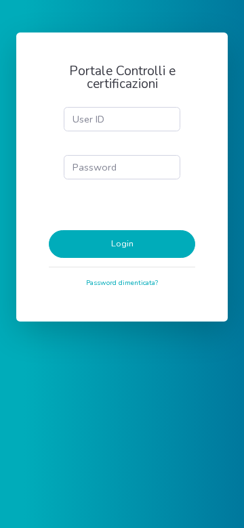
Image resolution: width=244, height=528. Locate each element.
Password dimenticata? (122, 283)
